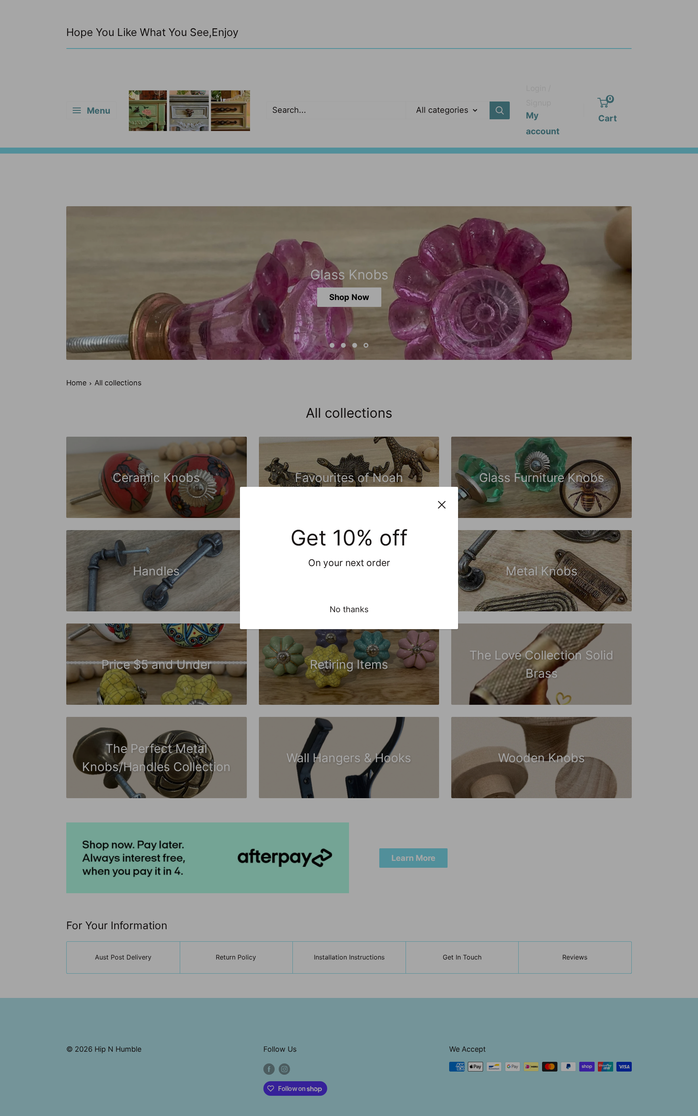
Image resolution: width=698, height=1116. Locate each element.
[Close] (442, 504)
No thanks (349, 609)
